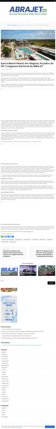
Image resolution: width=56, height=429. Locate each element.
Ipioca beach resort (27, 239)
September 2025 (5, 365)
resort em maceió (13, 241)
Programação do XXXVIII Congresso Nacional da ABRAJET (29, 345)
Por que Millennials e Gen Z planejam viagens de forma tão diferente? (16, 335)
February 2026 (5, 356)
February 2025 (5, 376)
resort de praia (49, 239)
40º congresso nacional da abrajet (8, 239)
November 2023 (5, 401)
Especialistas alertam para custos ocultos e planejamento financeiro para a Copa (19, 338)
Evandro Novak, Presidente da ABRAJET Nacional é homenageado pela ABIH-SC (28, 273)
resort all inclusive (35, 239)
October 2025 (5, 363)
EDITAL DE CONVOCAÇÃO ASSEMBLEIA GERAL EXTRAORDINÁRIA (7, 273)
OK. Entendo (50, 426)
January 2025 (4, 378)
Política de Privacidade (17, 427)
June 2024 (4, 392)
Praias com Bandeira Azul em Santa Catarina (11, 329)
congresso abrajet (18, 239)
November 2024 (5, 383)
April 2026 (4, 352)
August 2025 (4, 367)
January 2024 (4, 396)
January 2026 (4, 358)
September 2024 (5, 385)
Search (2, 280)
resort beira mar (42, 239)
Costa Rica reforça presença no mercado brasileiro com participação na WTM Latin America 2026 (23, 331)
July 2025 (4, 370)
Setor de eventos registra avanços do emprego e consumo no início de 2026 (18, 333)
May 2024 (4, 394)
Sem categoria (5, 417)
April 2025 (4, 374)
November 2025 (5, 361)
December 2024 (5, 381)
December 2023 (5, 398)
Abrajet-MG (4, 408)
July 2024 (4, 390)
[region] (28, 426)
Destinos (3, 412)
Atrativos (4, 410)
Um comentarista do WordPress (9, 345)
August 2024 (4, 387)
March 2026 (4, 354)
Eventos (3, 414)
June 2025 (4, 372)
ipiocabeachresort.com (28, 231)
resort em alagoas (5, 241)
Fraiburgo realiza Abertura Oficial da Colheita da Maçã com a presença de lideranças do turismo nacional (46, 273)
